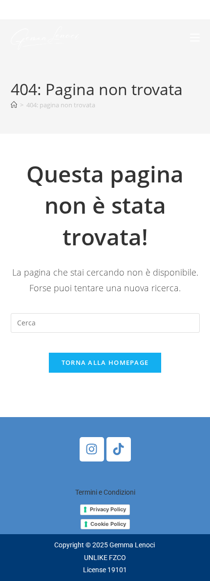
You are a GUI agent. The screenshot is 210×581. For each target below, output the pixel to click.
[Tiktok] (118, 449)
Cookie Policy (108, 524)
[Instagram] (92, 449)
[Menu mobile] (195, 37)
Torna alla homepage (105, 362)
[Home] (14, 104)
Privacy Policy (108, 509)
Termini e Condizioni (105, 492)
